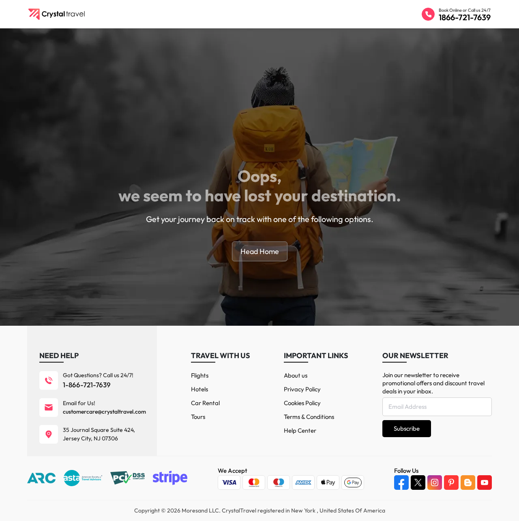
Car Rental (205, 403)
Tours (198, 417)
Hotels (199, 389)
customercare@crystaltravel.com (104, 411)
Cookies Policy (302, 403)
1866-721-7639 (465, 17)
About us (295, 375)
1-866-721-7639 (87, 384)
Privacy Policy (302, 389)
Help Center (300, 430)
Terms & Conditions (309, 417)
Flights (199, 375)
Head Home (259, 251)
